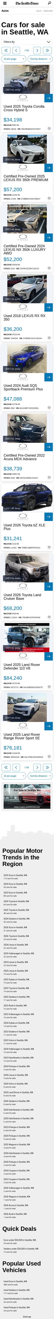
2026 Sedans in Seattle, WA (17, 1102)
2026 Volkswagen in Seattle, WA (19, 1189)
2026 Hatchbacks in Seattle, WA (19, 1155)
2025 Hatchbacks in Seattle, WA (19, 1120)
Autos (5, 10)
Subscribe (48, 10)
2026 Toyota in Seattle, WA (16, 937)
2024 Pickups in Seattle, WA (17, 1068)
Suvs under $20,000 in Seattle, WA (20, 1241)
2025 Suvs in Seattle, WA (15, 877)
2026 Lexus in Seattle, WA (16, 1076)
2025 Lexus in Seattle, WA (16, 972)
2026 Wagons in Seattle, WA (17, 1198)
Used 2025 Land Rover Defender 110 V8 (22, 666)
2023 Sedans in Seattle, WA (17, 1033)
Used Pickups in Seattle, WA (17, 1309)
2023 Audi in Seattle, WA (15, 1007)
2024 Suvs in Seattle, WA (15, 885)
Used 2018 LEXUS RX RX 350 (24, 317)
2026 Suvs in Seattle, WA (15, 929)
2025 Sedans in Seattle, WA (17, 998)
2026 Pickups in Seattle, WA (17, 1163)
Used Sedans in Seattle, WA (17, 1291)
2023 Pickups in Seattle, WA (17, 1129)
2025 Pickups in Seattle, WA (17, 1137)
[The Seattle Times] (27, 3)
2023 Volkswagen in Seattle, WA (19, 1016)
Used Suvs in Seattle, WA (15, 1283)
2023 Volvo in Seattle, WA (16, 1042)
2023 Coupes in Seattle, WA (17, 1181)
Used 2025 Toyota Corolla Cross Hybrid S (24, 108)
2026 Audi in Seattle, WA (15, 1215)
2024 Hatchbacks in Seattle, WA (19, 1111)
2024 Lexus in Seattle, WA (16, 946)
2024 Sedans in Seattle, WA (17, 920)
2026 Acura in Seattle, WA (16, 1207)
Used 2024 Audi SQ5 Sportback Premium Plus (23, 387)
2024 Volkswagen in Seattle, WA (19, 1050)
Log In (39, 10)
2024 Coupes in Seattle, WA (17, 1172)
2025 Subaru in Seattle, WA (16, 981)
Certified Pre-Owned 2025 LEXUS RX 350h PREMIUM (26, 178)
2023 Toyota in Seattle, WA (16, 990)
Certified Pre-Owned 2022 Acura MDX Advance (24, 457)
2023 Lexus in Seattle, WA (16, 963)
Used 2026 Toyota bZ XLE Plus (24, 527)
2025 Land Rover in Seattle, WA (18, 1094)
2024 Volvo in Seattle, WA (16, 1085)
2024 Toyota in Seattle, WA (16, 903)
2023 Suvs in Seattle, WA (15, 894)
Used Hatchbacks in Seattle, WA (19, 1300)
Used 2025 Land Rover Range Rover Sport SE (22, 736)
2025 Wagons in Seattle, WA (17, 1146)
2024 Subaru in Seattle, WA (16, 1024)
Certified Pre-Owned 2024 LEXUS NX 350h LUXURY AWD (25, 249)
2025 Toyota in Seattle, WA (16, 911)
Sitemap (27, 1317)
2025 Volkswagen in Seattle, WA (19, 955)
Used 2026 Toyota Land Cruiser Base (22, 596)
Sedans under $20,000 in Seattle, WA (21, 1250)
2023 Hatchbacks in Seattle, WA (19, 1059)
